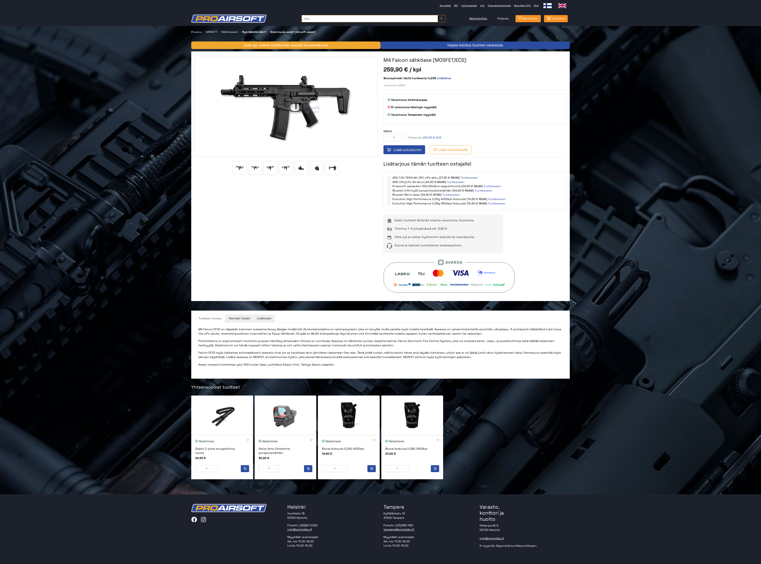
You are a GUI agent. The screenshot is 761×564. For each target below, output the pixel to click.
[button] (559, 387)
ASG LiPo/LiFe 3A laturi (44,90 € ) (419, 182)
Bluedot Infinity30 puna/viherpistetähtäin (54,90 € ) (433, 190)
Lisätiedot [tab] (264, 318)
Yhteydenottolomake (499, 5)
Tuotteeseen (469, 177)
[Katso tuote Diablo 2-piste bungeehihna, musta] (222, 415)
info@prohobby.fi (299, 529)
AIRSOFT (211, 32)
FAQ (456, 5)
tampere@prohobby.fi (398, 529)
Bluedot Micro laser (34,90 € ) (417, 194)
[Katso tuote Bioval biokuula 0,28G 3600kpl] (412, 415)
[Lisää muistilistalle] (248, 440)
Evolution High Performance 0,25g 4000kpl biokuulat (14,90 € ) (439, 199)
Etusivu (196, 32)
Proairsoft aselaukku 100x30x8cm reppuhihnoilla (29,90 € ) (437, 186)
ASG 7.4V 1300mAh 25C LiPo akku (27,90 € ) (426, 177)
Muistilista (529, 18)
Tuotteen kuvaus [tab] (210, 318)
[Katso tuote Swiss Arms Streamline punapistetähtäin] (286, 415)
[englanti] (562, 6)
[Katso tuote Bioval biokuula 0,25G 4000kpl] (349, 415)
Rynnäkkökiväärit (254, 32)
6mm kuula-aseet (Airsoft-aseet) (293, 32)
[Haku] (441, 18)
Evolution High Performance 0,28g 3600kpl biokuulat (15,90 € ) (439, 203)
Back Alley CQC (522, 5)
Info (482, 5)
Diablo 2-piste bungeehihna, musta (215, 451)
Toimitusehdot (469, 5)
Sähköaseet (229, 32)
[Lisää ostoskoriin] (245, 468)
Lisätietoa (444, 78)
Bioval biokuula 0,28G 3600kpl (406, 448)
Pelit (536, 5)
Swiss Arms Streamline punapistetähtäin (274, 451)
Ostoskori (558, 18)
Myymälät (445, 5)
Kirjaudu (503, 18)
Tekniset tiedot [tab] (239, 318)
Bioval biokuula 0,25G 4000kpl (343, 448)
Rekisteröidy (478, 18)
